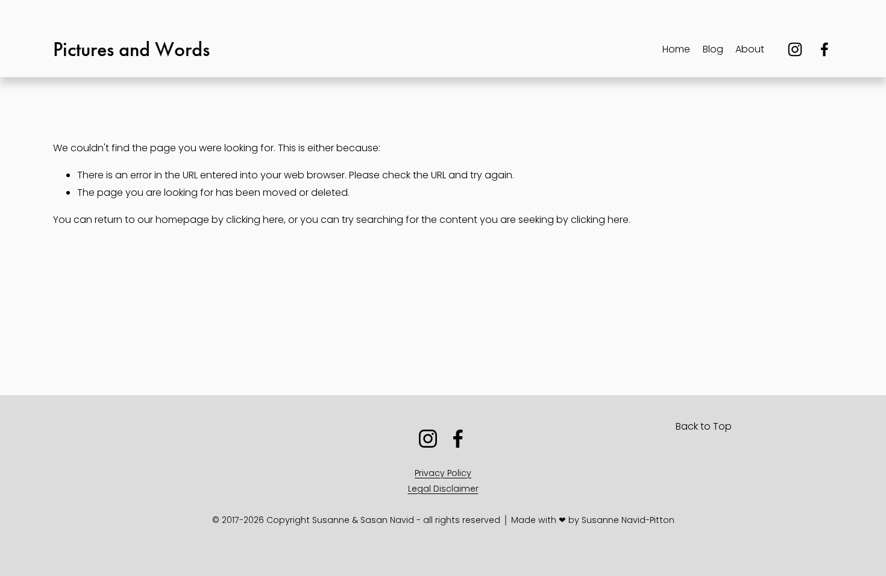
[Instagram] (795, 49)
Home (676, 49)
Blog (713, 49)
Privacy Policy (443, 473)
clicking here (255, 220)
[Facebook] (824, 49)
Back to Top (704, 426)
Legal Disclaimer (443, 489)
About (749, 49)
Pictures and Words (131, 49)
